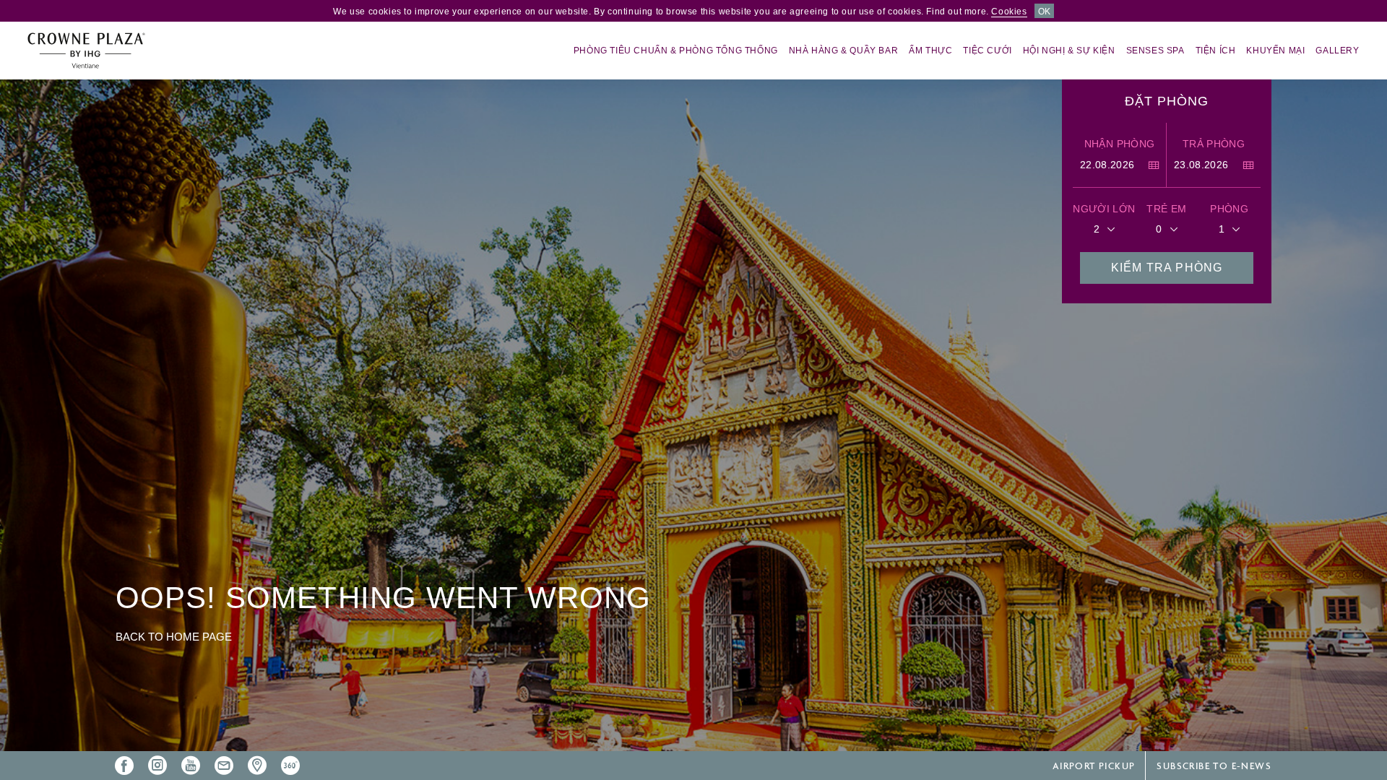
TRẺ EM (1166, 208)
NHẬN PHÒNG (1119, 144)
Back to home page (174, 636)
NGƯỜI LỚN (1104, 208)
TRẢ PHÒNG (1214, 144)
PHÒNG (1229, 208)
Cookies (1009, 11)
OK (1044, 11)
